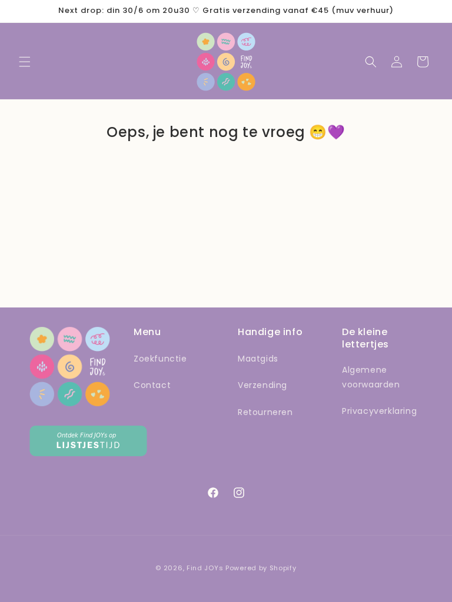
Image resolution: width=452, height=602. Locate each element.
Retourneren (265, 412)
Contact (152, 385)
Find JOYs (205, 568)
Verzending (262, 385)
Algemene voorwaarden (371, 377)
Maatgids (258, 358)
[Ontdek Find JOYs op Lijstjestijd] (88, 453)
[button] (25, 62)
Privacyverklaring (379, 411)
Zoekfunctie (160, 358)
